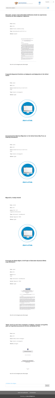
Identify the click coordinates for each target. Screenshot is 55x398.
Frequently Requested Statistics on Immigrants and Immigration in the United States (27, 74)
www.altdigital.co (30, 396)
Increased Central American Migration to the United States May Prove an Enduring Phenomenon (26, 136)
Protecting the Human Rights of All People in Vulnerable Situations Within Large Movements (26, 261)
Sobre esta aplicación (23, 392)
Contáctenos (33, 392)
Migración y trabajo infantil (13, 197)
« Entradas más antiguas (11, 383)
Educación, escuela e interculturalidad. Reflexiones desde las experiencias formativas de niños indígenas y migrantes (26, 15)
